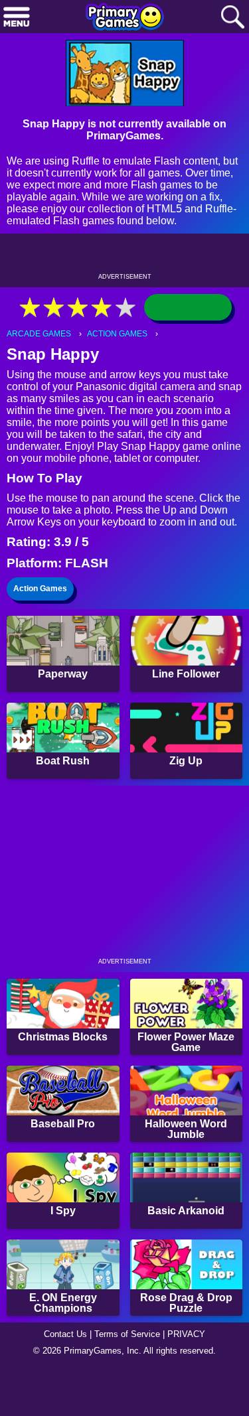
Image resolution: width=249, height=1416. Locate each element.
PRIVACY (186, 1334)
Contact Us (65, 1334)
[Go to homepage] (125, 18)
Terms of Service (127, 1334)
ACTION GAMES (117, 333)
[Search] (232, 18)
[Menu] (17, 18)
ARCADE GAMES (39, 333)
